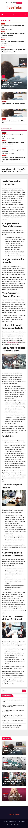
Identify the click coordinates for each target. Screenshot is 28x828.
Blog (15, 824)
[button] (13, 14)
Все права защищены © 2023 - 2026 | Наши (12, 821)
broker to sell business (12, 342)
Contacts (19, 824)
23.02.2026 (4, 37)
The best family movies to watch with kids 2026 (13, 749)
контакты (23, 821)
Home (8, 824)
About (12, 824)
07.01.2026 (4, 45)
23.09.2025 (4, 52)
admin (11, 29)
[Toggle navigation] (25, 14)
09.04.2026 (4, 29)
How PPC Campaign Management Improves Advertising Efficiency (11, 84)
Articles (3, 23)
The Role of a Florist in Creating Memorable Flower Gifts (12, 781)
